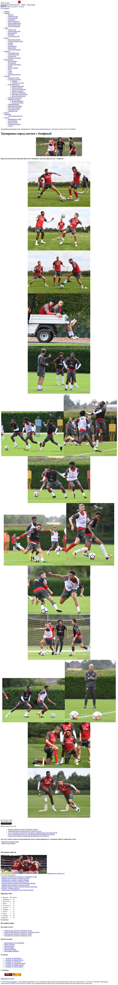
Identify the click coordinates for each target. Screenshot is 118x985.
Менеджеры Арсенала (15, 106)
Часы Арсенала (9, 946)
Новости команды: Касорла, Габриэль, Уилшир (23, 829)
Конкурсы (7, 114)
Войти (23, 4)
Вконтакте (5, 842)
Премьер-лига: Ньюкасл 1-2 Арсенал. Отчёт (16, 885)
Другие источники (14, 26)
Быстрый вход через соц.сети (10, 4)
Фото (9, 69)
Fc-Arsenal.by (13, 982)
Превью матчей (13, 16)
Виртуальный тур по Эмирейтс (14, 943)
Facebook (11, 842)
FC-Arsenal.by (5, 8)
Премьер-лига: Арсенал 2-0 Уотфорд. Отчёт (18, 930)
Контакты (11, 34)
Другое (6, 117)
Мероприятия (12, 33)
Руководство (12, 56)
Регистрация (31, 4)
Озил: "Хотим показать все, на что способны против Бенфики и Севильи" (31, 834)
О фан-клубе (12, 30)
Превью (10, 43)
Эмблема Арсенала (14, 99)
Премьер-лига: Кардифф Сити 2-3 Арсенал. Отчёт (17, 890)
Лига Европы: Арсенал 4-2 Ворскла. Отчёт (15, 881)
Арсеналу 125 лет (13, 78)
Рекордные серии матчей (19, 94)
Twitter (17, 842)
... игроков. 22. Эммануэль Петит (14, 963)
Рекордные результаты (19, 89)
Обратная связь (13, 122)
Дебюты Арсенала (17, 91)
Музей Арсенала (9, 944)
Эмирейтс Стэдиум (18, 83)
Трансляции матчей (14, 49)
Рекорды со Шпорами (18, 93)
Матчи (6, 38)
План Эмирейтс (9, 948)
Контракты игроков (14, 58)
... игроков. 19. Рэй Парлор (12, 958)
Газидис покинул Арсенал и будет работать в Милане (18, 883)
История (7, 76)
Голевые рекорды (17, 88)
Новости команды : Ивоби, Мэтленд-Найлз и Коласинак (19, 886)
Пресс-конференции (14, 23)
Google (8, 843)
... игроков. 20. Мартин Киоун (13, 960)
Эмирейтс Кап (12, 111)
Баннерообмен (12, 121)
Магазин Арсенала (10, 949)
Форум (6, 112)
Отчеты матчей (13, 18)
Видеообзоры (12, 46)
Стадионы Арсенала (14, 79)
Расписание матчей (14, 39)
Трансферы (11, 20)
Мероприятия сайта (14, 25)
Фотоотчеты (12, 48)
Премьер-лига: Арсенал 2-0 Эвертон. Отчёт (15, 878)
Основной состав (13, 53)
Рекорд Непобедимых (18, 96)
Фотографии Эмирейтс (11, 951)
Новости (7, 13)
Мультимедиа (8, 59)
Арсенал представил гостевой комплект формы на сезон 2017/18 (28, 836)
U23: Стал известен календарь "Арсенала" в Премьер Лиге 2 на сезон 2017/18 (32, 833)
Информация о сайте (14, 119)
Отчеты (10, 44)
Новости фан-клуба (14, 31)
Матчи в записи (13, 68)
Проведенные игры (18, 86)
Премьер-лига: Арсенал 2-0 (55, 873)
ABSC (6, 28)
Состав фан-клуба (13, 36)
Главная (6, 11)
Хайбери (14, 81)
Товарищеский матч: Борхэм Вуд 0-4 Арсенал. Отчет (24, 831)
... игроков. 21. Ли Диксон (12, 961)
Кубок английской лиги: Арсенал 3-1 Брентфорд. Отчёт (19, 876)
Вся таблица (4, 919)
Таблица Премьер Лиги (15, 41)
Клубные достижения (15, 98)
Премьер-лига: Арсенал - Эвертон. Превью (15, 880)
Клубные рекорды (13, 84)
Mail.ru (4, 843)
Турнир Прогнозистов (15, 116)
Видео (10, 66)
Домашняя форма (13, 104)
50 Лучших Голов (13, 109)
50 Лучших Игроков (14, 107)
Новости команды (13, 21)
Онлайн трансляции (14, 64)
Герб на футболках (18, 102)
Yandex (13, 843)
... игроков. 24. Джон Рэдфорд (13, 966)
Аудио (10, 71)
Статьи (10, 126)
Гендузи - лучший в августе (10, 888)
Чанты (10, 73)
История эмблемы (17, 101)
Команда (7, 51)
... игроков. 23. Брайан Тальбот (14, 965)
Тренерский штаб (13, 54)
